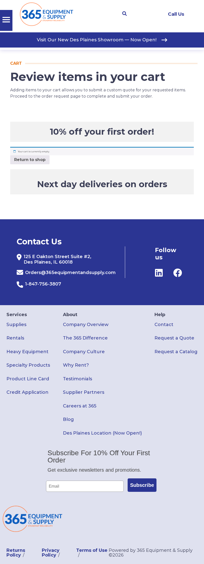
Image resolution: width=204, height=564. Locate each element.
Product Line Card (27, 379)
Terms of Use (91, 550)
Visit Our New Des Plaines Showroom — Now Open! (96, 40)
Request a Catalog (176, 351)
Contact (163, 324)
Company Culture (84, 351)
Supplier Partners (83, 392)
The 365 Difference (85, 338)
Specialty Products (28, 365)
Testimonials (77, 379)
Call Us (176, 14)
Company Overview (85, 324)
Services (16, 314)
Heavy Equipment (27, 351)
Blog (68, 419)
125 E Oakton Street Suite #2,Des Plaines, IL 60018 (57, 259)
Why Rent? (76, 365)
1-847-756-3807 (43, 284)
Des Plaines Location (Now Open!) (102, 433)
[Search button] (124, 13)
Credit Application (27, 392)
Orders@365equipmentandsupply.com (70, 272)
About (70, 314)
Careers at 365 (79, 406)
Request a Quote (174, 338)
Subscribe (142, 485)
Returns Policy (15, 553)
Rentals (15, 338)
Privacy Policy (50, 553)
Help (159, 314)
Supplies (16, 324)
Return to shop (30, 159)
